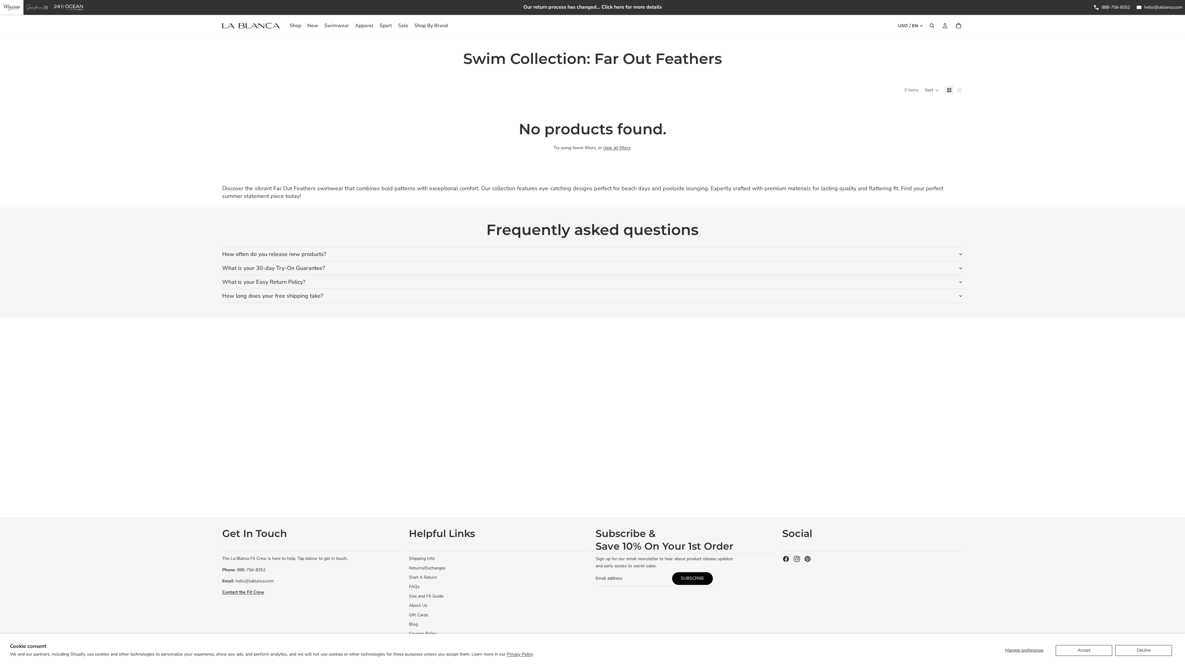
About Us (418, 605)
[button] (932, 90)
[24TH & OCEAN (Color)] (68, 7)
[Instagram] (796, 559)
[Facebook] (786, 559)
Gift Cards (418, 615)
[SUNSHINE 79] (37, 7)
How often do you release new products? (274, 254)
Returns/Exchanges (427, 568)
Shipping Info (422, 558)
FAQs (414, 586)
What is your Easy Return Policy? (263, 282)
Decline (1144, 650)
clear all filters (616, 148)
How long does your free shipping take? (272, 296)
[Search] (932, 25)
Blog (413, 624)
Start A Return (423, 577)
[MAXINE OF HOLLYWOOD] (11, 7)
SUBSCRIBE (692, 578)
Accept (1084, 650)
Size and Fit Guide (426, 596)
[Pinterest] (807, 559)
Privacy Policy (520, 654)
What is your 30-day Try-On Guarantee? (273, 268)
